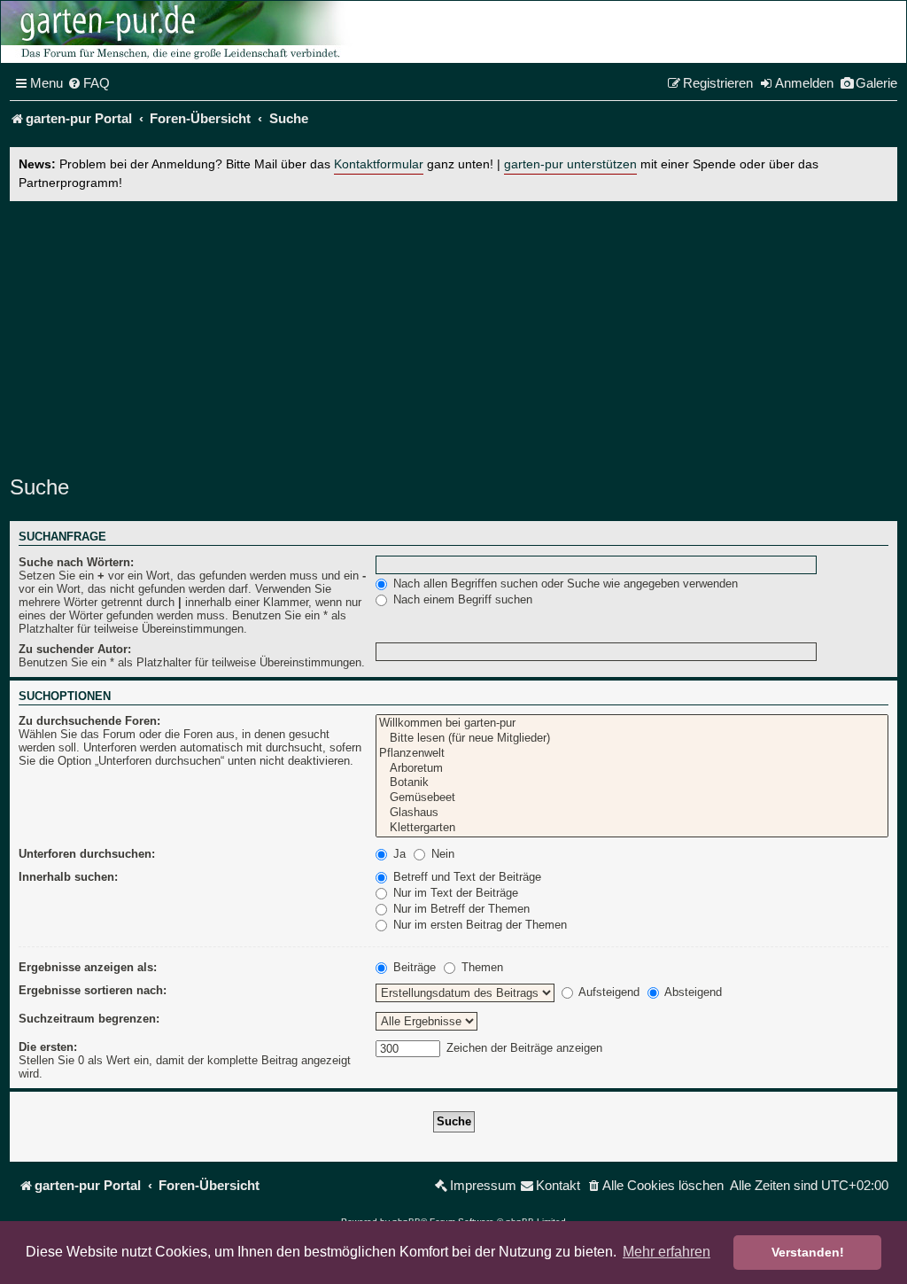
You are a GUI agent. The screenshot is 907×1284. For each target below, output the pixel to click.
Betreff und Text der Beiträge (465, 876)
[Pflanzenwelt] (632, 753)
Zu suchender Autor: (75, 649)
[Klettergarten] (632, 828)
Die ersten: (48, 1047)
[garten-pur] (178, 32)
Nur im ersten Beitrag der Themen (478, 924)
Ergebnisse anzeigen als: (88, 967)
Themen (480, 967)
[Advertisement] (453, 334)
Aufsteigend (608, 992)
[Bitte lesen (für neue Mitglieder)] (632, 738)
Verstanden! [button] (807, 1252)
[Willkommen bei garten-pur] (632, 723)
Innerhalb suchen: (68, 876)
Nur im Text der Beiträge (454, 892)
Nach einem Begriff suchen (461, 599)
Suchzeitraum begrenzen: (89, 1018)
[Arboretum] (632, 768)
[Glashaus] (632, 813)
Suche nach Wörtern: (76, 562)
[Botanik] (632, 782)
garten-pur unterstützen (570, 164)
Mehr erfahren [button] (666, 1251)
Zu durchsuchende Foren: (89, 721)
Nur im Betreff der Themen (460, 908)
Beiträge (413, 967)
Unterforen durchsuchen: (87, 853)
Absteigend (692, 992)
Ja (398, 853)
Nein (441, 853)
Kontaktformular (378, 164)
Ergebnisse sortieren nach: (93, 990)
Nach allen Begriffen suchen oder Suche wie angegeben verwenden (564, 583)
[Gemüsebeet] (632, 797)
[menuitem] (88, 83)
